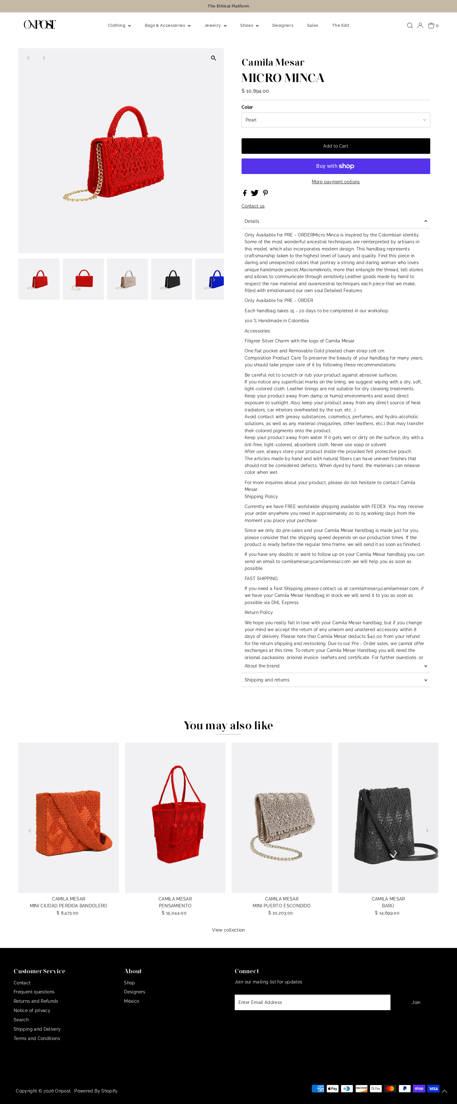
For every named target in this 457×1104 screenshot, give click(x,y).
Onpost (63, 1090)
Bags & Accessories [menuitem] (165, 25)
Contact (22, 982)
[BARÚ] (388, 818)
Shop (129, 982)
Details (252, 221)
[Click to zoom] (214, 58)
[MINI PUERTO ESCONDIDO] (282, 818)
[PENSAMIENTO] (175, 818)
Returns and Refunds (36, 1001)
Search (21, 1019)
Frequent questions (34, 991)
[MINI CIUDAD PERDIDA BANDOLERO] (68, 818)
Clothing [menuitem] (117, 25)
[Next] (44, 58)
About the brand (262, 665)
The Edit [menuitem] (340, 25)
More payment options (336, 181)
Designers (134, 991)
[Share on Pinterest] (265, 194)
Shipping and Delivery (37, 1029)
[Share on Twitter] (255, 194)
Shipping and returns (267, 679)
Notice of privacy (32, 1010)
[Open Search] (410, 25)
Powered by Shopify (96, 1090)
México (131, 1001)
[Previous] (28, 58)
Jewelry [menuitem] (213, 25)
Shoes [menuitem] (247, 25)
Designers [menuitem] (282, 25)
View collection (228, 930)
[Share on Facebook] (245, 194)
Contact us (253, 206)
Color (247, 107)
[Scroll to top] (444, 1091)
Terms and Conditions (37, 1038)
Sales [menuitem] (312, 25)
